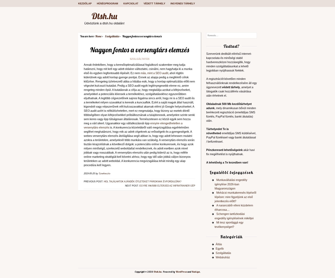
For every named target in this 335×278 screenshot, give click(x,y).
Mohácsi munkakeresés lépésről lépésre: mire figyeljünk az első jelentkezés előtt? (235, 197)
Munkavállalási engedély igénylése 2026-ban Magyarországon (231, 184)
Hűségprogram (107, 3)
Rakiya (196, 271)
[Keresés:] (231, 35)
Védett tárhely (154, 3)
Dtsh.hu (104, 16)
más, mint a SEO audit (154, 73)
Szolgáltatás (139, 59)
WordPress (181, 271)
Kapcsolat (130, 3)
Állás (219, 244)
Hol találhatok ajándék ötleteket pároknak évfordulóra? (142, 181)
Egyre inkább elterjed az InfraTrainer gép (167, 185)
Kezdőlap (85, 3)
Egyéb (220, 248)
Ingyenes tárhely (182, 3)
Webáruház (223, 257)
